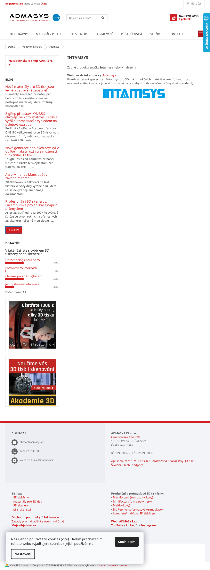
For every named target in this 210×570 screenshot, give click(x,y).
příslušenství (22, 509)
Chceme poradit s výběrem (23, 276)
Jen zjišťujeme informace (22, 284)
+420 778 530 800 (30, 451)
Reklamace (51, 517)
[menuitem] (18, 34)
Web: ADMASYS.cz (124, 521)
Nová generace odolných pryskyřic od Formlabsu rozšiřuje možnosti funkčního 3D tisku (32, 151)
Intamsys (109, 75)
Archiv (14, 230)
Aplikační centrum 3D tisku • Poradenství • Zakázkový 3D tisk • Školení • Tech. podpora (153, 463)
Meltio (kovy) (121, 505)
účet (43, 3)
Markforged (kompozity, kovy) (133, 497)
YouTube (117, 525)
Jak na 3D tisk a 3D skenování (36, 460)
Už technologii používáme (23, 260)
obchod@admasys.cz (32, 442)
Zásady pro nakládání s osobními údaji (38, 521)
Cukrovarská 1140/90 (125, 437)
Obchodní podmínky (26, 517)
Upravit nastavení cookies (112, 565)
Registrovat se (14, 3)
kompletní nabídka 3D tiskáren (134, 513)
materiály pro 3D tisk (27, 501)
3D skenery (21, 505)
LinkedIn (132, 525)
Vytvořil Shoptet (19, 565)
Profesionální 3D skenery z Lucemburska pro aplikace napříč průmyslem (31, 205)
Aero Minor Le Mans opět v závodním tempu (26, 176)
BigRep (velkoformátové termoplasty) (138, 509)
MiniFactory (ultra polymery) (132, 501)
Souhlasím (127, 541)
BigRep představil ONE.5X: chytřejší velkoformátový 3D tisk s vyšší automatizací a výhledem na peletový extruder (31, 119)
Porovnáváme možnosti (21, 268)
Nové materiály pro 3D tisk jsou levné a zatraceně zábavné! (29, 88)
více (65, 539)
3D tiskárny (21, 497)
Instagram (148, 525)
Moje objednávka (23, 525)
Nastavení (23, 554)
